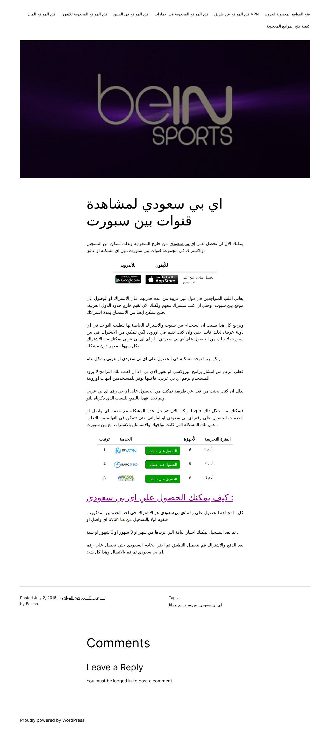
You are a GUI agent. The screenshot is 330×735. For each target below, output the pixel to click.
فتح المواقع (71, 597)
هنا (122, 519)
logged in (122, 680)
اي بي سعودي (210, 604)
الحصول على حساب (163, 450)
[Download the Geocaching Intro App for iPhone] (161, 282)
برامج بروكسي (94, 597)
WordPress (73, 720)
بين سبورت (188, 604)
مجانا (173, 604)
